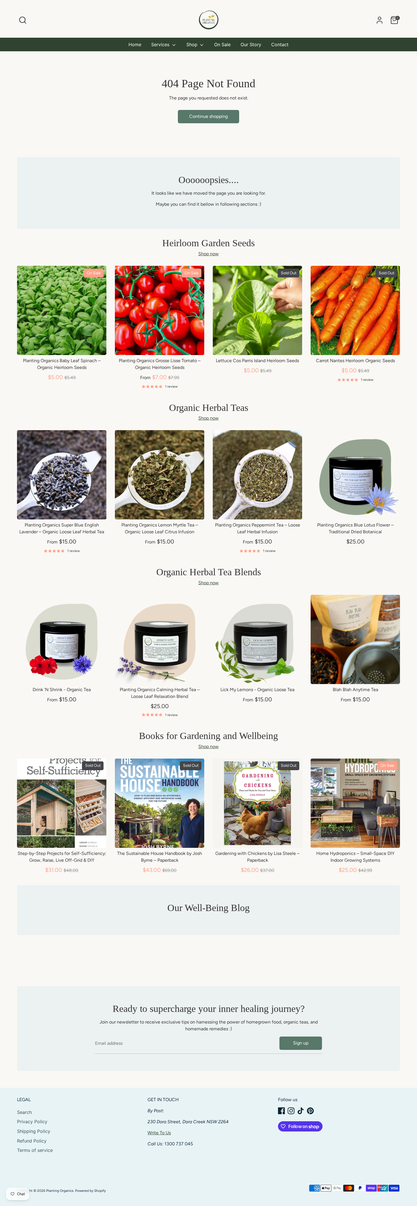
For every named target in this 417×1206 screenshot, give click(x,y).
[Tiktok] (300, 1110)
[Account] (379, 20)
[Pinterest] (310, 1110)
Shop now (208, 253)
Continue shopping (208, 116)
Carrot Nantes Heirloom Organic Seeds (355, 360)
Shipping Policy (33, 1131)
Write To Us (159, 1132)
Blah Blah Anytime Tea (355, 689)
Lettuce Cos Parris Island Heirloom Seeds (257, 360)
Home (135, 44)
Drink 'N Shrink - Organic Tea (62, 689)
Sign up (300, 1043)
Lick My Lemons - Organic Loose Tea (257, 689)
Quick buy (62, 345)
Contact (279, 44)
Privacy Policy (32, 1121)
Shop (192, 44)
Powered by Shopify (90, 1191)
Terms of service (35, 1150)
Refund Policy (32, 1141)
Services (161, 44)
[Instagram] (291, 1110)
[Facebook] (281, 1110)
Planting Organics (59, 1191)
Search (24, 1112)
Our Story (251, 44)
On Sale (222, 44)
